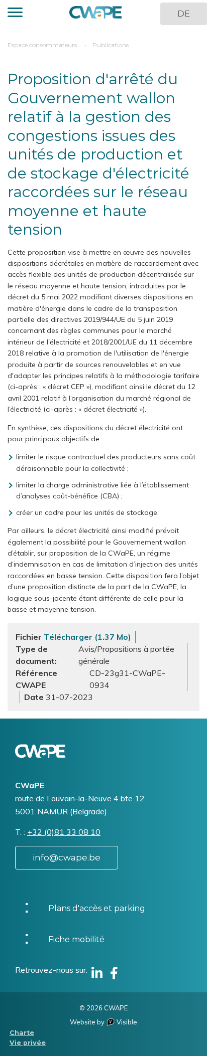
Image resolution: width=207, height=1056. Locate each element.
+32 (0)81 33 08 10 (63, 832)
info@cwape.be (66, 857)
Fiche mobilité (76, 939)
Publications (110, 45)
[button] (15, 14)
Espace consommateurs (42, 45)
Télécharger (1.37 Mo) (87, 637)
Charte (22, 1032)
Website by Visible (103, 1022)
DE (183, 14)
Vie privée (28, 1042)
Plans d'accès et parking (96, 908)
